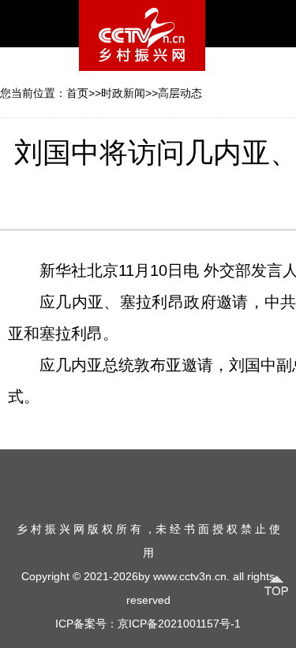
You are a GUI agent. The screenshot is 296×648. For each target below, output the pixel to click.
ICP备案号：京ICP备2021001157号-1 (148, 623)
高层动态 (180, 93)
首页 (77, 93)
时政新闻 (123, 93)
